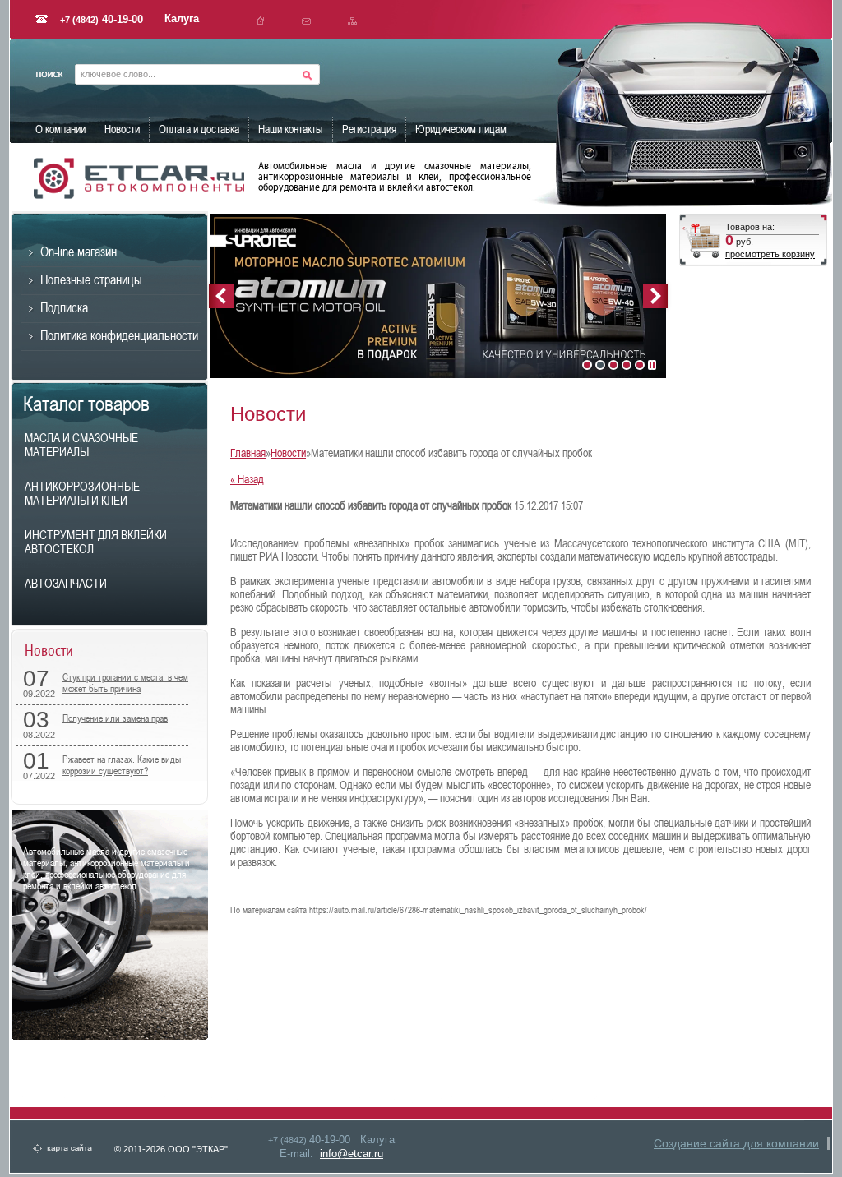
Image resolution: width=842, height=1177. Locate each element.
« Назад (247, 479)
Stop (652, 365)
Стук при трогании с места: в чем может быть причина (125, 683)
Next (655, 296)
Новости (288, 452)
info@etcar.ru (351, 1153)
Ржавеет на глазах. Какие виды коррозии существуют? (121, 765)
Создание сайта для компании (736, 1143)
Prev (221, 296)
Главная (248, 452)
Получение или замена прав (115, 718)
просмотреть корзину (770, 254)
